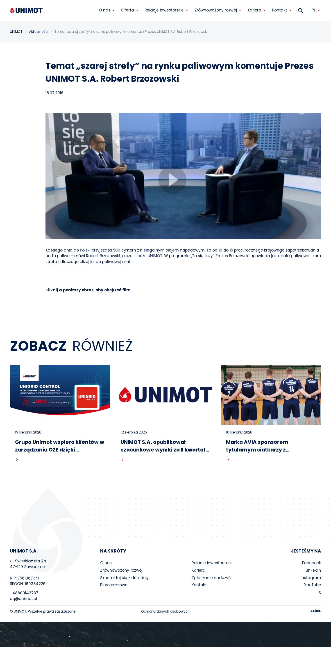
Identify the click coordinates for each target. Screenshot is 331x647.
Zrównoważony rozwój (121, 570)
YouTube (312, 585)
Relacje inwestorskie (211, 563)
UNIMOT (16, 31)
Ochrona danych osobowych (165, 611)
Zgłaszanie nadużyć (211, 577)
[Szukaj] (300, 10)
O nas (106, 563)
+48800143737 (24, 593)
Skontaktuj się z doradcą (124, 577)
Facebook (311, 563)
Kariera (198, 570)
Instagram (311, 577)
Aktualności (38, 31)
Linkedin (313, 570)
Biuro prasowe (113, 585)
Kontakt (199, 585)
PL (313, 10)
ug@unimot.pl (23, 598)
